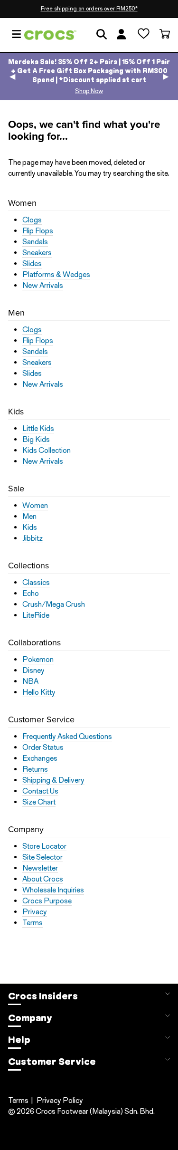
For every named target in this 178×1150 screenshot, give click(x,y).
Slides (32, 263)
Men (29, 516)
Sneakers (37, 253)
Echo (30, 593)
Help (19, 1039)
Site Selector (42, 857)
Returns (35, 769)
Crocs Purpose (47, 901)
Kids (29, 527)
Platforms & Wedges (56, 274)
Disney (33, 670)
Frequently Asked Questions (67, 736)
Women (35, 505)
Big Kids (36, 439)
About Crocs (42, 879)
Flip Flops (37, 231)
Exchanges (39, 758)
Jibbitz (32, 538)
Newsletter (40, 868)
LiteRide (35, 615)
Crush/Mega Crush (53, 604)
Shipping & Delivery (53, 780)
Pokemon (38, 659)
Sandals (35, 242)
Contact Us (40, 791)
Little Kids (38, 428)
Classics (36, 582)
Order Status (43, 747)
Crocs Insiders (43, 996)
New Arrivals (42, 285)
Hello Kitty (39, 692)
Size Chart (39, 802)
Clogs (32, 220)
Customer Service (52, 1061)
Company (30, 1018)
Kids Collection (46, 450)
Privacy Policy (60, 1100)
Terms (32, 923)
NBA (30, 681)
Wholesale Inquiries (53, 890)
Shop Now (89, 91)
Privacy (34, 912)
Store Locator (44, 846)
